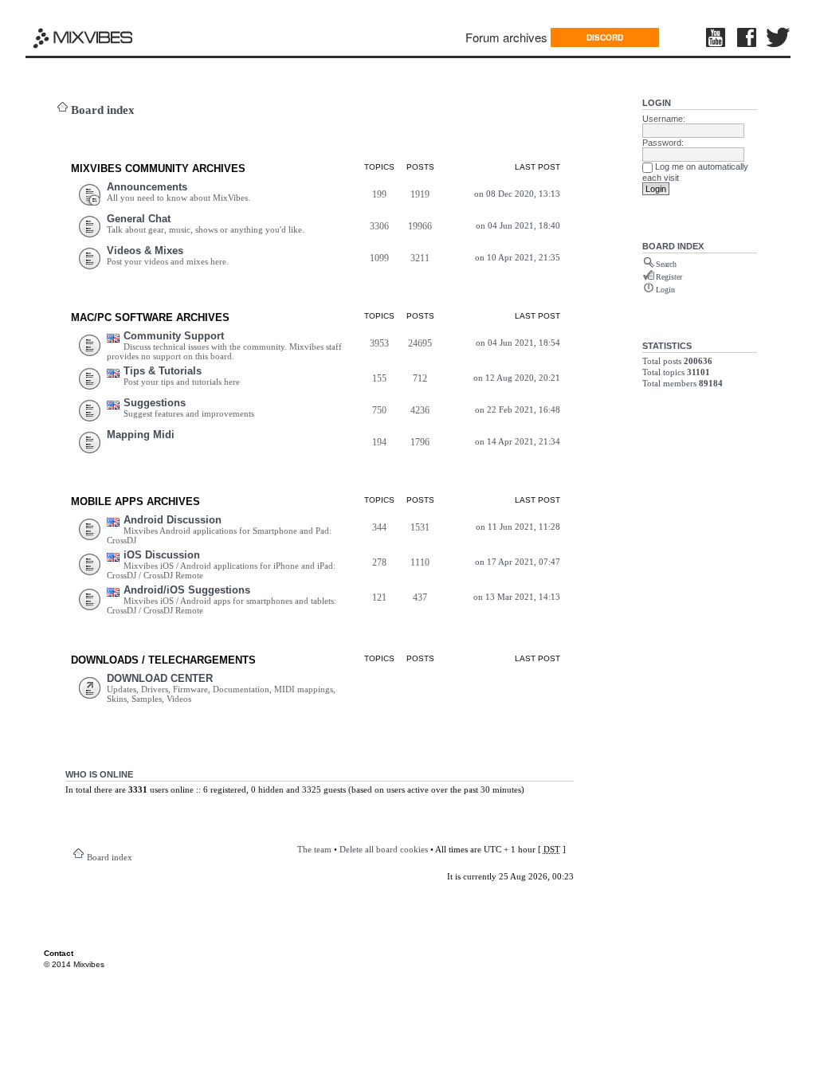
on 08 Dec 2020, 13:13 (517, 193)
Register (669, 276)
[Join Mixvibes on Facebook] (747, 37)
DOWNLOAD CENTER (160, 678)
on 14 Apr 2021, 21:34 (517, 441)
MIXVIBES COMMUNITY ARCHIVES (158, 168)
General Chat (139, 219)
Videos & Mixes (145, 251)
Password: (663, 142)
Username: (663, 118)
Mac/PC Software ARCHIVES (150, 317)
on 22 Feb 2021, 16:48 (517, 409)
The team (314, 849)
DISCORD (604, 37)
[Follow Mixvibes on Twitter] (778, 37)
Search (666, 264)
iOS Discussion (162, 555)
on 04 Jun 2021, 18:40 (518, 225)
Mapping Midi (141, 435)
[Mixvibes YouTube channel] (717, 37)
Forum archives (506, 37)
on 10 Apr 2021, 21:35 (517, 257)
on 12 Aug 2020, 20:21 (516, 377)
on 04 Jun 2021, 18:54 (518, 342)
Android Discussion (173, 520)
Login (656, 103)
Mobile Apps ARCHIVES (135, 501)
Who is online (99, 774)
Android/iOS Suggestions (187, 590)
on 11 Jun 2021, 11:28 (518, 526)
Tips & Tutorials (163, 371)
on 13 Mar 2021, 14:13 (516, 596)
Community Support (174, 336)
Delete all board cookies (383, 849)
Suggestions (155, 403)
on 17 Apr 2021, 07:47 (517, 561)
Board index (103, 110)
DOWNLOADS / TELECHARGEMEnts (163, 660)
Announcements (147, 187)
